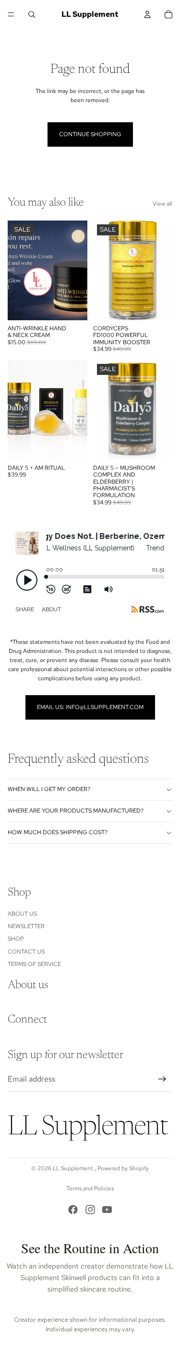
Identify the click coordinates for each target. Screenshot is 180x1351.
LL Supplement (74, 1168)
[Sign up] (162, 1079)
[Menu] (11, 14)
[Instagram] (90, 1209)
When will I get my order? (49, 789)
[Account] (147, 14)
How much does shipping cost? (58, 832)
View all (162, 204)
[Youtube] (107, 1209)
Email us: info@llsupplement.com (90, 707)
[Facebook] (73, 1209)
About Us (22, 914)
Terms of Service (34, 964)
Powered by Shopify (123, 1168)
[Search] (31, 14)
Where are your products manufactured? (76, 811)
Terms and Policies (90, 1188)
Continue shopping (90, 134)
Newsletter (26, 926)
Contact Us (26, 951)
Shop (16, 939)
